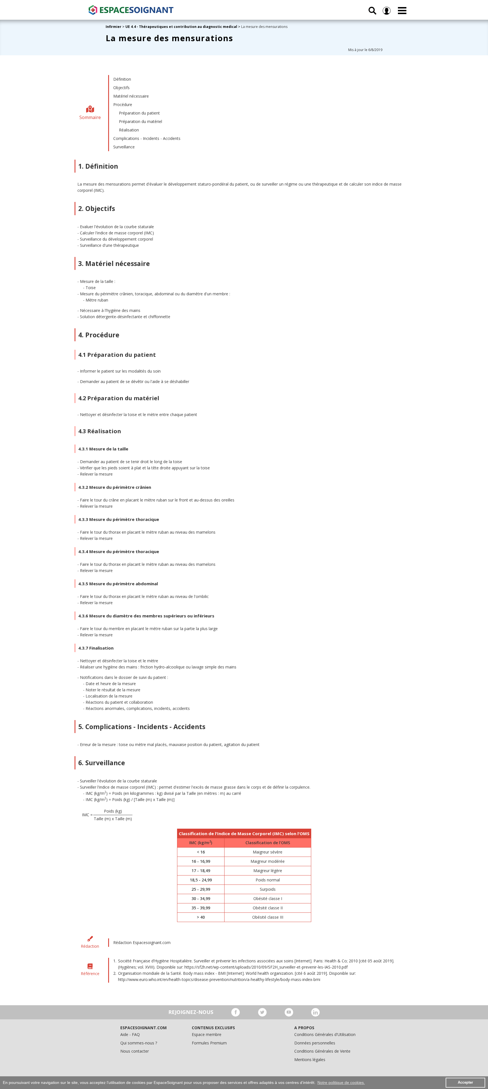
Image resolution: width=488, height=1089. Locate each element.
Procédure (122, 104)
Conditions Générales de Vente (322, 1051)
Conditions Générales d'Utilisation (325, 1034)
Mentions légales (309, 1059)
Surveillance (124, 146)
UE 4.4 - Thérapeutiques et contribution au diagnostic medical (181, 26)
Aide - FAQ (130, 1034)
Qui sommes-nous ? (138, 1043)
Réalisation (129, 130)
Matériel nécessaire (131, 96)
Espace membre (206, 1034)
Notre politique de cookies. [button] (341, 1082)
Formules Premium (209, 1043)
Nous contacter (134, 1051)
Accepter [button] (465, 1082)
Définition (122, 79)
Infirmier (113, 26)
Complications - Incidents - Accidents (146, 138)
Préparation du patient (139, 113)
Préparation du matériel (140, 121)
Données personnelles (314, 1043)
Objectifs (121, 87)
